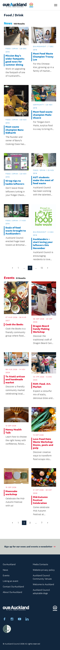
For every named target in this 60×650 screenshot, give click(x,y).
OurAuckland (9, 564)
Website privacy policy (44, 569)
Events (6, 575)
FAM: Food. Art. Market (42, 385)
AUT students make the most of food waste (43, 180)
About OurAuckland (12, 592)
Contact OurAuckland (13, 586)
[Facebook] (4, 619)
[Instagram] (12, 619)
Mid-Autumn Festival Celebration (40, 500)
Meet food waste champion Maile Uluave (42, 114)
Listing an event (10, 581)
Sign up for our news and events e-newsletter (28, 546)
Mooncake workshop (11, 493)
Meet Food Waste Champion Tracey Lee (43, 56)
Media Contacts (40, 564)
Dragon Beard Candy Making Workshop (41, 329)
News (5, 569)
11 (30, 267)
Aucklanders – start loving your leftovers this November (43, 244)
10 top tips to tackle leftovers (14, 182)
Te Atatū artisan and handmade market (15, 379)
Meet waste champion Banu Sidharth (14, 129)
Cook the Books (14, 324)
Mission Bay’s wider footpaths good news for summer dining (14, 60)
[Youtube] (19, 619)
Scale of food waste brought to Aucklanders (15, 230)
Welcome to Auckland (43, 584)
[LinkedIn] (27, 619)
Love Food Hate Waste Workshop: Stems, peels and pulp (43, 444)
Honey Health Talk (13, 431)
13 (42, 267)
